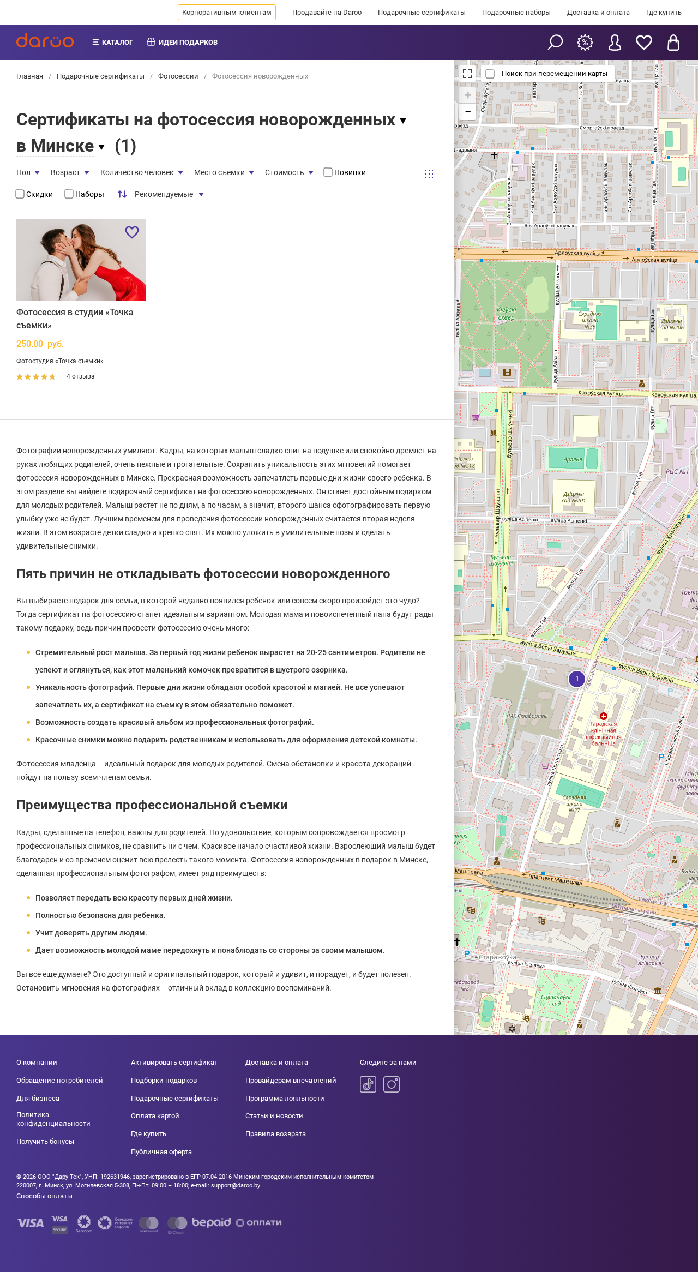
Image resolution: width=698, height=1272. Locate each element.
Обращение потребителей (59, 1080)
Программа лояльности (284, 1098)
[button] (576, 678)
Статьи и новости (274, 1116)
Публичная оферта (161, 1152)
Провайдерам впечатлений (290, 1080)
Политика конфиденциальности (53, 1119)
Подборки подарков (164, 1080)
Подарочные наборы (516, 12)
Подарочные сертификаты (422, 12)
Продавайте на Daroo (327, 12)
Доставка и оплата (598, 12)
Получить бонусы (45, 1141)
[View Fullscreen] (467, 73)
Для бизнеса (37, 1098)
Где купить (664, 12)
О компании (36, 1062)
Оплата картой (155, 1116)
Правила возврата (275, 1134)
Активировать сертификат (174, 1062)
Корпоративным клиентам (227, 12)
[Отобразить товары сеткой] (429, 173)
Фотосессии (178, 76)
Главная (30, 76)
